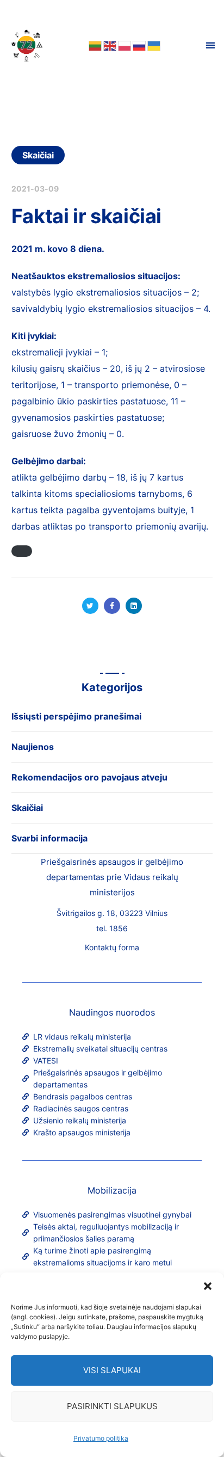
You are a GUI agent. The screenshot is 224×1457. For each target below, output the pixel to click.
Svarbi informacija (49, 838)
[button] (207, 1286)
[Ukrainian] (153, 45)
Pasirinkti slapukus (112, 1406)
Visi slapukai (112, 1370)
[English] (109, 45)
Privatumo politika (100, 1438)
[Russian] (138, 45)
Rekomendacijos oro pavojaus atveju (89, 777)
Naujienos (32, 746)
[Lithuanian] (94, 45)
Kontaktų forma (112, 947)
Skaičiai (38, 155)
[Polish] (123, 45)
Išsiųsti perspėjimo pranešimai (76, 716)
